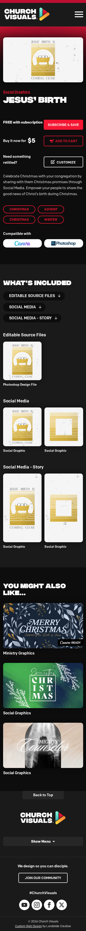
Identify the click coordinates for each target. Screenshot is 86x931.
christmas (19, 219)
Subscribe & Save (63, 125)
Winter (50, 219)
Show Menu (41, 841)
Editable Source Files (32, 295)
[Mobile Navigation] (78, 14)
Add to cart (66, 141)
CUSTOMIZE (66, 162)
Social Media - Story (30, 318)
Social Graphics (16, 92)
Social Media (22, 307)
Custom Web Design (28, 926)
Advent (51, 209)
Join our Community (43, 878)
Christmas (19, 209)
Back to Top (43, 795)
